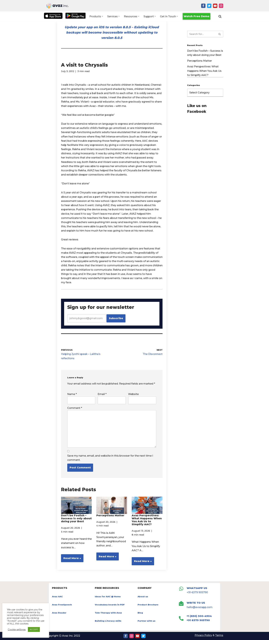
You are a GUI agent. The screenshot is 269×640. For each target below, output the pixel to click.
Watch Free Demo (196, 16)
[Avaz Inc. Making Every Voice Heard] (57, 6)
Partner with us (146, 621)
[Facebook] (203, 6)
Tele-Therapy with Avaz (108, 612)
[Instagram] (221, 6)
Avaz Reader (59, 612)
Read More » (71, 559)
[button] (102, 16)
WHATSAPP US (197, 588)
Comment (74, 407)
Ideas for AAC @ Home (108, 596)
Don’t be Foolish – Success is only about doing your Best (76, 518)
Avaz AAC (57, 596)
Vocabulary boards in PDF (110, 604)
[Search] (220, 16)
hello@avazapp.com (199, 607)
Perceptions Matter (110, 515)
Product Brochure (148, 604)
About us (143, 596)
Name (72, 394)
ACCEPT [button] (34, 629)
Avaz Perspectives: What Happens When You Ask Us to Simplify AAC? (147, 520)
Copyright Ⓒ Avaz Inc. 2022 (63, 635)
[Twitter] (209, 6)
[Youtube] (215, 6)
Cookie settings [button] (17, 629)
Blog (140, 612)
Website (133, 394)
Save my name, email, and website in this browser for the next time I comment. (110, 457)
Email (102, 394)
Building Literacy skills (108, 621)
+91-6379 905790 (197, 592)
